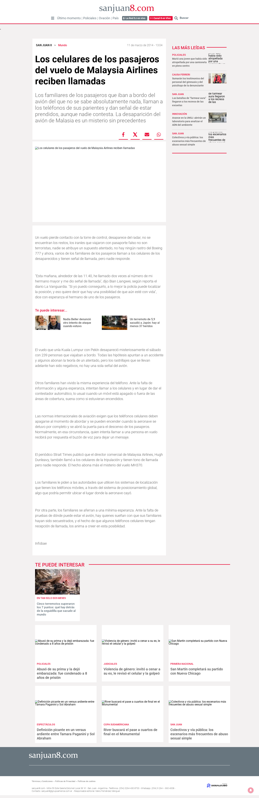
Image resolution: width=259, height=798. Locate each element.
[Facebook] (123, 134)
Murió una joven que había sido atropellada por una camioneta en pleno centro (189, 62)
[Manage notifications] (251, 790)
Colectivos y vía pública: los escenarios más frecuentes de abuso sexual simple (189, 141)
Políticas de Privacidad (65, 781)
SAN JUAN (178, 94)
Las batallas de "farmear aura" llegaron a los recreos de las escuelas (189, 101)
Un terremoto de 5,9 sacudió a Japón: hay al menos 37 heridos (145, 323)
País (116, 18)
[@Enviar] (147, 134)
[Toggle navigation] (52, 18)
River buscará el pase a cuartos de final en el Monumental (130, 732)
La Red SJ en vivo (135, 18)
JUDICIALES (110, 663)
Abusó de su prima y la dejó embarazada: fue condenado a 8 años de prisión (62, 673)
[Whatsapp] (159, 134)
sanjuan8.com (38, 788)
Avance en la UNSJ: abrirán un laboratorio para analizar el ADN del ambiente (189, 121)
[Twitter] (135, 134)
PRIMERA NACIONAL (182, 663)
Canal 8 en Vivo (162, 18)
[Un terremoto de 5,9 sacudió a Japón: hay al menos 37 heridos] (114, 323)
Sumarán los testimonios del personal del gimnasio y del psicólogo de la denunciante (188, 82)
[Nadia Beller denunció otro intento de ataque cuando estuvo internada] (47, 323)
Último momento (69, 18)
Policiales (89, 18)
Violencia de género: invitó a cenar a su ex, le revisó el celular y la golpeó (132, 671)
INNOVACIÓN (179, 113)
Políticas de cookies (86, 781)
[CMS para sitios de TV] (204, 785)
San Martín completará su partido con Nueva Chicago (196, 671)
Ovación (104, 18)
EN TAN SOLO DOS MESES (51, 598)
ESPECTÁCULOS (46, 724)
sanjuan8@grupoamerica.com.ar (56, 791)
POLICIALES (179, 54)
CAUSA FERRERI (181, 74)
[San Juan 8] (53, 759)
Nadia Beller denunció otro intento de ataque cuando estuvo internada (77, 324)
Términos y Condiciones (42, 781)
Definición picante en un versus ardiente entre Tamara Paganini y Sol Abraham (66, 734)
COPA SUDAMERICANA (116, 724)
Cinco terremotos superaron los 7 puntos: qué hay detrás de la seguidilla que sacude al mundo (56, 609)
